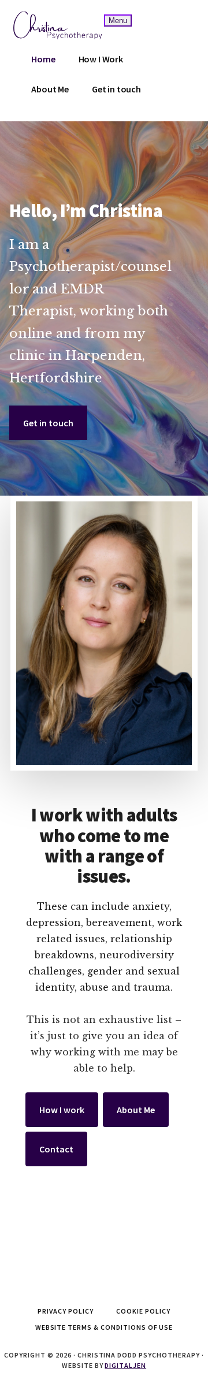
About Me (136, 1109)
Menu (118, 20)
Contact (56, 1149)
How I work (61, 1109)
